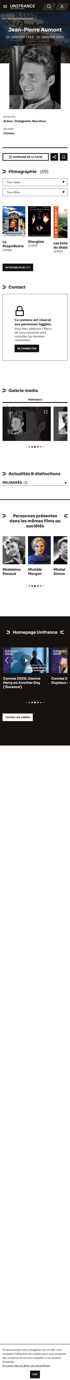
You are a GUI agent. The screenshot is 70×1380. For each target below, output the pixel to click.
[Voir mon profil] (62, 6)
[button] (45, 412)
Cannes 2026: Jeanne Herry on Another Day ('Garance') (21, 682)
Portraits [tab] (35, 399)
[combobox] (35, 182)
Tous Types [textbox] (13, 182)
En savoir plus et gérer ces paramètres (26, 1365)
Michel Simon (59, 571)
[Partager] (54, 157)
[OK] (35, 1374)
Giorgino (36, 242)
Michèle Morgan (35, 571)
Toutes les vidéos (17, 717)
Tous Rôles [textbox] (13, 192)
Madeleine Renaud (12, 571)
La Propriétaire (13, 244)
